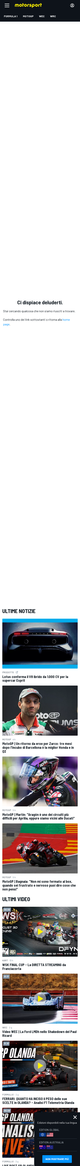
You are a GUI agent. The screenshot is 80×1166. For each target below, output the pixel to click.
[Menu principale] (7, 5)
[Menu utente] (72, 5)
